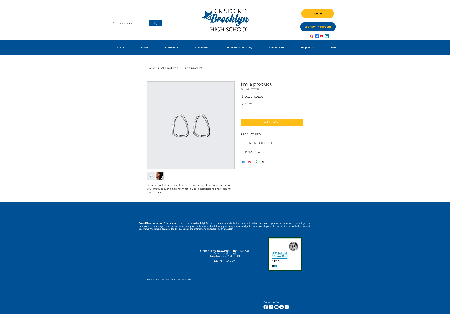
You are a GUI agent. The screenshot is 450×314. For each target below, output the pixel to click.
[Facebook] (317, 36)
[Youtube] (322, 36)
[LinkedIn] (327, 36)
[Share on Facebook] (243, 162)
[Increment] (254, 110)
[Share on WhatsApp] (256, 162)
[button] (144, 47)
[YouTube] (276, 307)
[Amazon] (287, 307)
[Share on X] (263, 162)
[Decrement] (243, 110)
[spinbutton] (249, 110)
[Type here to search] (155, 23)
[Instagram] (312, 36)
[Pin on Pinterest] (250, 162)
